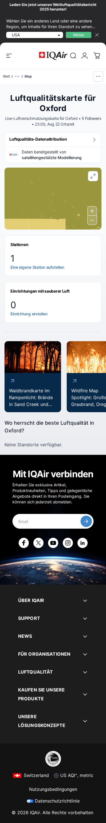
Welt (6, 76)
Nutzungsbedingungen (53, 789)
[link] (73, 55)
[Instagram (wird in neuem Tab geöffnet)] (68, 543)
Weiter (79, 34)
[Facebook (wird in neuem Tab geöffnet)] (24, 543)
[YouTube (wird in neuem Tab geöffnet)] (53, 543)
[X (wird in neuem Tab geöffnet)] (38, 543)
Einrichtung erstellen (28, 313)
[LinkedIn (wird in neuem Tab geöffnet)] (82, 543)
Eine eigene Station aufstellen (37, 267)
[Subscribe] (86, 521)
